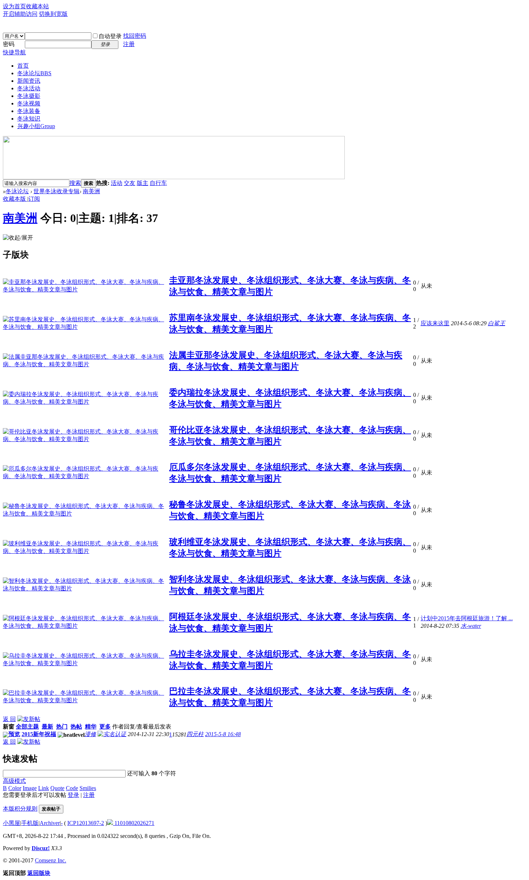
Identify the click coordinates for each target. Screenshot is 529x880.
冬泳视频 (28, 103)
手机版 (30, 823)
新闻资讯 (28, 81)
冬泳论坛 (34, 73)
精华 (90, 726)
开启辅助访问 (20, 14)
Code (72, 788)
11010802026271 (133, 823)
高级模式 (14, 781)
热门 (62, 726)
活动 (116, 183)
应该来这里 (435, 323)
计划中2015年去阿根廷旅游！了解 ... (467, 618)
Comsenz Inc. (50, 860)
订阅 (34, 199)
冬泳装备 (28, 111)
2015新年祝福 (39, 734)
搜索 (75, 183)
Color (14, 788)
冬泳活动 (28, 88)
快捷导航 (14, 52)
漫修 (90, 734)
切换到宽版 (53, 14)
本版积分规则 (20, 809)
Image (30, 788)
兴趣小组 (36, 126)
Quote (57, 788)
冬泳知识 (28, 118)
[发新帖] (28, 719)
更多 (105, 726)
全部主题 (27, 726)
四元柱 (195, 734)
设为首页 (14, 6)
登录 (73, 795)
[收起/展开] (18, 238)
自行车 (158, 183)
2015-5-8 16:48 (223, 734)
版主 (142, 183)
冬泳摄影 (28, 96)
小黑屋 (11, 823)
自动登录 (110, 36)
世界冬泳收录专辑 (56, 191)
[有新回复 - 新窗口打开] (6, 735)
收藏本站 (37, 6)
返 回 (9, 719)
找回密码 (134, 36)
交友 (129, 183)
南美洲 (91, 191)
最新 (47, 726)
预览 (14, 734)
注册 (129, 44)
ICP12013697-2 (85, 823)
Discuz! (41, 848)
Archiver (50, 823)
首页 (23, 66)
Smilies (88, 788)
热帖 (76, 726)
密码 (8, 44)
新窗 (8, 726)
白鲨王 (496, 323)
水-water (471, 626)
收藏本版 (15, 199)
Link (43, 788)
